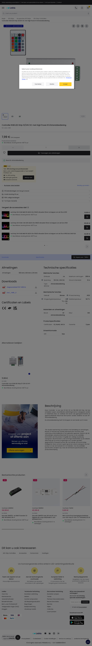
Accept (65, 84)
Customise (38, 84)
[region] (46, 77)
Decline (52, 84)
